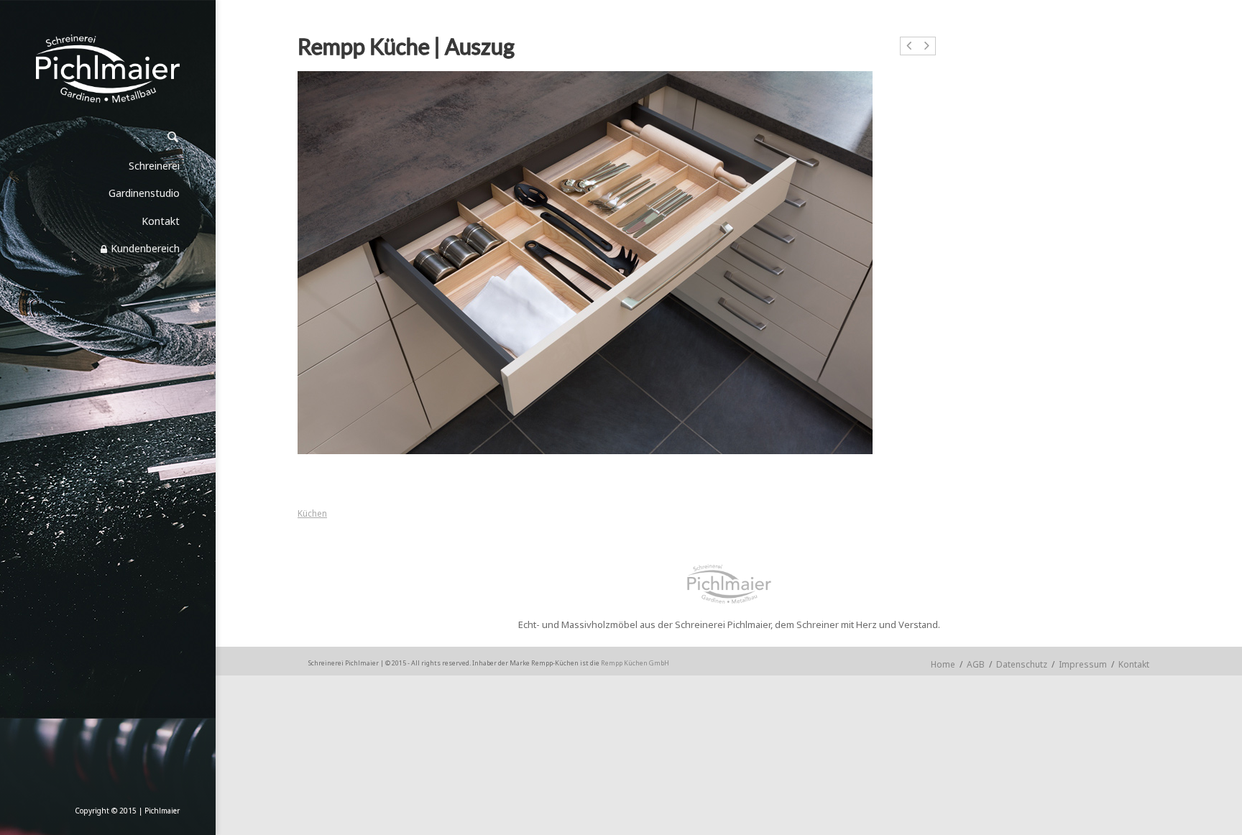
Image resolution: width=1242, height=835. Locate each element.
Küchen (312, 513)
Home (943, 664)
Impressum (1083, 664)
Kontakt (1133, 664)
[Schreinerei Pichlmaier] (108, 68)
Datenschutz (1021, 664)
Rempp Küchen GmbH (635, 663)
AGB (976, 664)
